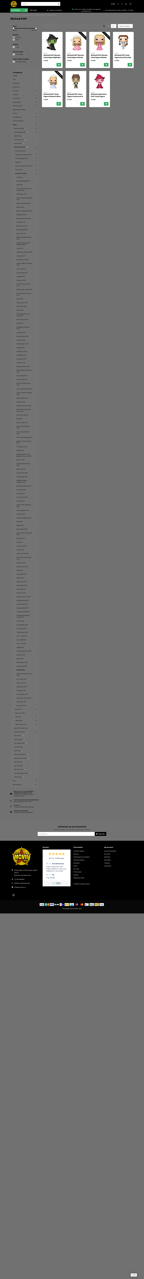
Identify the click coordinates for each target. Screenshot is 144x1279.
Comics (15, 113)
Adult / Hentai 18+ (20, 128)
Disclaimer (76, 863)
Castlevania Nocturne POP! (25, 252)
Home (12, 15)
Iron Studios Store (20, 743)
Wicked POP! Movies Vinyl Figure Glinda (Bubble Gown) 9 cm (75, 57)
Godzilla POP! (21, 347)
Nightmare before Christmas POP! (22, 481)
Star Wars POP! (21, 593)
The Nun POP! (21, 493)
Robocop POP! (21, 538)
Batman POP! (20, 207)
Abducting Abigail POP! (23, 181)
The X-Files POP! (21, 679)
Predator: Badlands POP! (24, 518)
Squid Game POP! (22, 585)
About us (76, 854)
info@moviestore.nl (20, 887)
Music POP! (18, 709)
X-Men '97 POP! (21, 683)
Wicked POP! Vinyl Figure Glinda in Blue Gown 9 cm (52, 96)
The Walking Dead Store (22, 773)
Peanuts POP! (21, 501)
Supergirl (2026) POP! (23, 608)
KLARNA (15, 76)
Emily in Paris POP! (22, 303)
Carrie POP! (20, 248)
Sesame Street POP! (23, 553)
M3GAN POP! (20, 450)
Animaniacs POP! (22, 194)
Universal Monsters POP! (24, 651)
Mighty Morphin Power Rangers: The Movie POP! (24, 455)
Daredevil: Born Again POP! (25, 289)
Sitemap (75, 875)
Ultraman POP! (21, 655)
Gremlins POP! (21, 362)
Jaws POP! (19, 419)
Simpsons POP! (21, 563)
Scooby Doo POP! (22, 546)
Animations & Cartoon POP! (23, 154)
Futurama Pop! (21, 340)
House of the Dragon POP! (24, 389)
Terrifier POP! (20, 621)
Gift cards (33, 10)
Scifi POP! (18, 717)
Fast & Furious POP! (22, 319)
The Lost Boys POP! (22, 694)
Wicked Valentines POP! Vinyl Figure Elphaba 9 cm (98, 96)
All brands (18, 37)
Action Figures (20, 54)
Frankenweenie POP (23, 336)
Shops (15, 124)
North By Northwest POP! (24, 486)
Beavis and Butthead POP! (24, 211)
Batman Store (19, 136)
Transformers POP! (22, 632)
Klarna (75, 866)
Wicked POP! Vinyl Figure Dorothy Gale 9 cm (123, 57)
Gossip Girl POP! (21, 359)
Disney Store (19, 143)
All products (107, 866)
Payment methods (78, 860)
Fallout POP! (20, 310)
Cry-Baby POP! (21, 276)
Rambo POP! (20, 525)
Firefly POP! (20, 323)
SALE (14, 79)
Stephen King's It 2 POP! (24, 597)
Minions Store (19, 762)
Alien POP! (20, 185)
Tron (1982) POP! (21, 640)
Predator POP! (21, 514)
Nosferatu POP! (21, 490)
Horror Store (19, 735)
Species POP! (20, 578)
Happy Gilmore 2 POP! (23, 366)
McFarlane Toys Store (21, 758)
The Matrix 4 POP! (22, 447)
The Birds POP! (21, 222)
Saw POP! (19, 542)
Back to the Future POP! (23, 203)
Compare (107, 863)
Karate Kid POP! (21, 705)
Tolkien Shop (19, 777)
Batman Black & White (19, 109)
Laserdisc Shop (19, 747)
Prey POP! (19, 521)
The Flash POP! (21, 332)
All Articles (20, 177)
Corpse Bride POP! (22, 273)
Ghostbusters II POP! (23, 344)
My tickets (107, 857)
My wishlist (107, 860)
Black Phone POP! (22, 226)
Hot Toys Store (19, 739)
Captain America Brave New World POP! (23, 244)
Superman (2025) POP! (23, 612)
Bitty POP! (18, 162)
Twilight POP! (20, 647)
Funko (17, 39)
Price (14, 781)
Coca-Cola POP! (21, 269)
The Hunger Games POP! (24, 698)
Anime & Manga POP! (21, 158)
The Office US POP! (22, 497)
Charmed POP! (21, 256)
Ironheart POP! (21, 402)
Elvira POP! (20, 299)
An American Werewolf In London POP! (24, 189)
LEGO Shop (18, 751)
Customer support (78, 851)
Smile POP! (20, 570)
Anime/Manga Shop (21, 132)
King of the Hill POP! (22, 415)
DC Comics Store (20, 139)
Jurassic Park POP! (22, 422)
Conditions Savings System (81, 884)
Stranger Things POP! (23, 600)
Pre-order (16, 91)
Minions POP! (20, 460)
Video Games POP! (20, 724)
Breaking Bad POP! (22, 230)
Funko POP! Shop (21, 147)
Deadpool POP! (21, 280)
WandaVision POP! (22, 662)
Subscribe (101, 834)
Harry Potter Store (20, 732)
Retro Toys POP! (20, 713)
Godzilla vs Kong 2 (22, 351)
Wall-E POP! (20, 659)
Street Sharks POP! (22, 604)
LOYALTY (134, 1274)
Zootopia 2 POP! (21, 690)
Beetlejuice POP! (21, 215)
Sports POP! (18, 720)
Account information (110, 851)
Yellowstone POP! (22, 687)
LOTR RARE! (16, 83)
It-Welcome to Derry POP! (24, 406)
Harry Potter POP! (22, 376)
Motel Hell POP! (21, 469)
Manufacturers (17, 784)
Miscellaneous (17, 117)
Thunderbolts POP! (22, 625)
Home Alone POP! (22, 379)
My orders (107, 854)
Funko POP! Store (20, 151)
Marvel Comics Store (21, 754)
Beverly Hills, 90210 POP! (24, 218)
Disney (18, 47)
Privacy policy (77, 872)
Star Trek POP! (21, 589)
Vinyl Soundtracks (18, 121)
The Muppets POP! (22, 477)
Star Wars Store (20, 769)
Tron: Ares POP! (21, 643)
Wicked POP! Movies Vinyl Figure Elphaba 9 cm (52, 57)
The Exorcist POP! (22, 306)
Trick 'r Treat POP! (22, 636)
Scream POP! (20, 550)
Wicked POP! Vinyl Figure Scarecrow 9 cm (75, 96)
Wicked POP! (21, 670)
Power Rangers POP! (23, 510)
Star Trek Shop (19, 766)
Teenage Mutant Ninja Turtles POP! (23, 616)
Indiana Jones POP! (22, 398)
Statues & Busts (17, 106)
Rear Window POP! (22, 529)
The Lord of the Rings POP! (24, 437)
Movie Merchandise (22, 61)
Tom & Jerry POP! (21, 628)
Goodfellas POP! (21, 355)
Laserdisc (15, 94)
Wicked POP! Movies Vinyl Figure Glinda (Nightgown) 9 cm (99, 57)
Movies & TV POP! (20, 173)
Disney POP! (19, 170)
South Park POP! (21, 574)
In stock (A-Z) (16, 98)
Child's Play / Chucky (23, 259)
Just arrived (16, 87)
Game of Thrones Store (22, 728)
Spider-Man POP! (22, 582)
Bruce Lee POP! (21, 233)
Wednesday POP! (22, 666)
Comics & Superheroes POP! (23, 166)
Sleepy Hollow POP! (22, 567)
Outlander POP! (21, 702)
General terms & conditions (81, 857)
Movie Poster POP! (22, 473)
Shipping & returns (79, 878)
